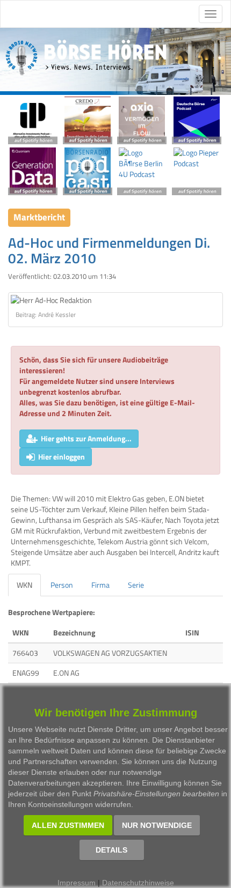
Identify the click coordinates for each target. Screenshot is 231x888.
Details (111, 850)
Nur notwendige (157, 825)
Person (61, 584)
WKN (24, 584)
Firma (100, 584)
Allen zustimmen (68, 825)
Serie (136, 584)
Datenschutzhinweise (138, 882)
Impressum (76, 882)
